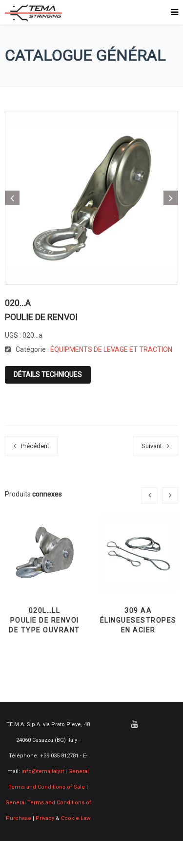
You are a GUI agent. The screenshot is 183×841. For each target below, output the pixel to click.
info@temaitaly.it (42, 771)
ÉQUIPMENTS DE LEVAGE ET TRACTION (111, 349)
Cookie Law (75, 818)
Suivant (152, 446)
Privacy (45, 818)
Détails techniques (48, 374)
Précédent (35, 446)
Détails (45, 567)
